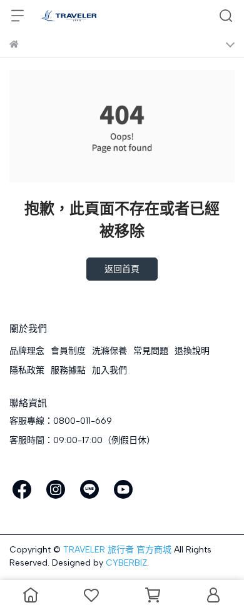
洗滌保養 (109, 351)
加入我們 (109, 370)
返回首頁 (122, 269)
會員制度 (68, 351)
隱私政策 (26, 370)
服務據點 (68, 370)
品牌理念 (26, 351)
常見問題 (150, 351)
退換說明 (192, 351)
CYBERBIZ (126, 563)
